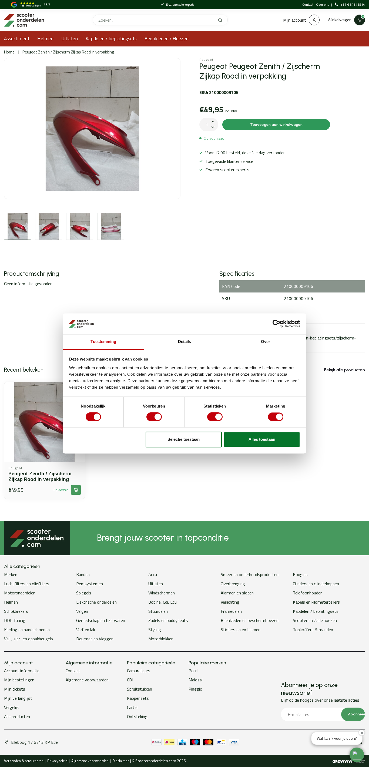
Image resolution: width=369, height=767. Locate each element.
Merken (10, 574)
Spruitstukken (139, 689)
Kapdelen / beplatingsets (111, 38)
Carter (132, 707)
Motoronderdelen (19, 593)
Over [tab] (265, 341)
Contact (307, 4)
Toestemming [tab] (103, 341)
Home (9, 52)
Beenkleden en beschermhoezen (250, 620)
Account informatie (21, 670)
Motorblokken (160, 638)
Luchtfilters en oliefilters (26, 583)
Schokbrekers (16, 611)
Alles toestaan (262, 439)
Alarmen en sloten (237, 593)
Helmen (45, 38)
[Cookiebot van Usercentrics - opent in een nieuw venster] (276, 324)
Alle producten (17, 716)
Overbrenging (233, 583)
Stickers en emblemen (240, 629)
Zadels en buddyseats (168, 620)
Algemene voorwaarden (87, 680)
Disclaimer (120, 760)
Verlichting (230, 602)
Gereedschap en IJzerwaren (100, 620)
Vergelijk (11, 707)
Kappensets (138, 698)
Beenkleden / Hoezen (167, 38)
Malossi (196, 680)
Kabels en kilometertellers (316, 602)
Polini (193, 670)
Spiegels (83, 593)
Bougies (300, 574)
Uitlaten (69, 38)
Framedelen (231, 611)
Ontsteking (137, 716)
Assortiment (16, 38)
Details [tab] (184, 341)
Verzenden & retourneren (23, 760)
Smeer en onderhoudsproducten (250, 574)
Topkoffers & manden (313, 629)
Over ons (323, 4)
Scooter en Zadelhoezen (315, 620)
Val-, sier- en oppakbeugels (28, 638)
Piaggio (195, 689)
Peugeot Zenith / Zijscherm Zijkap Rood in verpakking (68, 52)
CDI (130, 680)
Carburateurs (138, 670)
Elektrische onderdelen (96, 602)
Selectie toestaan (183, 439)
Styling (154, 629)
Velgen (82, 611)
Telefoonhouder (307, 593)
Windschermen (161, 593)
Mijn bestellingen (19, 680)
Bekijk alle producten (344, 369)
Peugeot (206, 59)
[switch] (154, 417)
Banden (83, 574)
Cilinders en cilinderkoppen (316, 583)
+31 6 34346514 (353, 4)
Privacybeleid (57, 760)
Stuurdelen (158, 611)
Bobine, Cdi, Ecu (162, 602)
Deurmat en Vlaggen (94, 638)
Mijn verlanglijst (18, 698)
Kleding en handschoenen (27, 629)
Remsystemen (89, 583)
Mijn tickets (14, 689)
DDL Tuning (14, 620)
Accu (152, 574)
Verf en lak (85, 629)
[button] (357, 755)
